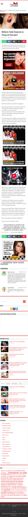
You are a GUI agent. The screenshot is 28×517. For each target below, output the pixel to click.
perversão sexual (14, 491)
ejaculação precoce (13, 483)
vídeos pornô (4, 264)
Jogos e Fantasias (6, 441)
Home (2, 10)
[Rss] (11, 309)
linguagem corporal (16, 487)
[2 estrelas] (4, 232)
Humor (6, 10)
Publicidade (3, 504)
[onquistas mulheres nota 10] (14, 250)
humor (15, 262)
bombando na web (8, 262)
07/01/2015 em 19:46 (22, 287)
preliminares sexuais (6, 492)
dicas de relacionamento (12, 480)
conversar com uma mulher (9, 480)
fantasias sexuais (6, 484)
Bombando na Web (6, 425)
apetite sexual (4, 470)
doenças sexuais (4, 483)
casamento (23, 474)
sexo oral (3, 495)
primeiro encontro (16, 492)
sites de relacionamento (15, 495)
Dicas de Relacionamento (7, 432)
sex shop (7, 495)
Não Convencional (6, 444)
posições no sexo (22, 491)
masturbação (7, 489)
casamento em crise (5, 476)
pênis (22, 492)
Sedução (4, 458)
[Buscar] (24, 301)
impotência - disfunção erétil (12, 486)
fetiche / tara (15, 484)
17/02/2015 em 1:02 (22, 272)
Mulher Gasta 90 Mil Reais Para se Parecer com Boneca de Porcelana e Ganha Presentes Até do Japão (18, 364)
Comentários (14, 383)
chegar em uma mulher (16, 476)
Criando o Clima (5, 430)
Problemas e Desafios (7, 448)
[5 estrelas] (9, 232)
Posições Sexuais (6, 446)
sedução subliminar (11, 493)
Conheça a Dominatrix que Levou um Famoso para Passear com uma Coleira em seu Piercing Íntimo (17, 400)
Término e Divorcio (6, 462)
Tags (20, 383)
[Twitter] (17, 309)
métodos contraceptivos (15, 489)
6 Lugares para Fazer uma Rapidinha (17, 341)
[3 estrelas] (5, 232)
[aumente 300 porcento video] (14, 134)
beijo (7, 473)
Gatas (3, 437)
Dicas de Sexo (5, 435)
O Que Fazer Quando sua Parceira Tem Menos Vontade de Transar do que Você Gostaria (17, 372)
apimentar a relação (12, 470)
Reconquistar (5, 453)
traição (21, 495)
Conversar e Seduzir (6, 428)
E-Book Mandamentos (17, 504)
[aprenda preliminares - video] (14, 80)
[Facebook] (14, 309)
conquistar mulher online (18, 478)
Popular (8, 383)
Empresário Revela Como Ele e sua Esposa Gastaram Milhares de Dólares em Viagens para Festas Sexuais (18, 349)
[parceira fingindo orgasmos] (14, 60)
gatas (21, 484)
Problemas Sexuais (6, 451)
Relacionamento (5, 455)
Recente (3, 383)
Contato (9, 504)
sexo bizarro (22, 493)
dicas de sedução (17, 481)
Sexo (3, 460)
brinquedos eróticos (6, 474)
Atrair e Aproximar (6, 423)
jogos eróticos (9, 487)
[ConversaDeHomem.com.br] (14, 4)
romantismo (4, 493)
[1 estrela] (2, 232)
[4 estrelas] (7, 232)
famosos (20, 483)
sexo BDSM (17, 493)
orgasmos (21, 262)
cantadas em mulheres (16, 474)
